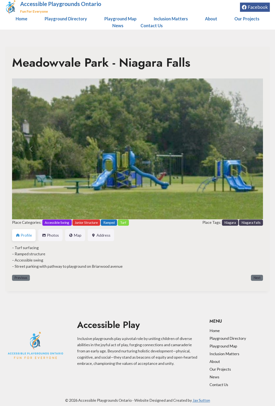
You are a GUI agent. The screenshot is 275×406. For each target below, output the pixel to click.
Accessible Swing (57, 222)
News (117, 25)
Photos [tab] (53, 235)
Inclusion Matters (171, 18)
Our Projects (246, 18)
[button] (31, 148)
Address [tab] (103, 235)
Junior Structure (86, 222)
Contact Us (152, 25)
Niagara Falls (251, 222)
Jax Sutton (201, 400)
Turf (123, 222)
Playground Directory (65, 18)
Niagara (230, 222)
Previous (20, 278)
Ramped (109, 222)
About (211, 18)
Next (257, 278)
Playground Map (120, 18)
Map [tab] (77, 235)
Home (21, 18)
